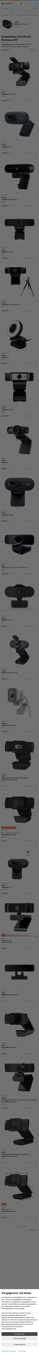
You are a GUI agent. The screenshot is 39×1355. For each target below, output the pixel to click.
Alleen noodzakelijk (19, 1338)
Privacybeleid (22, 1351)
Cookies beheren (19, 1344)
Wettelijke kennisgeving (9, 1351)
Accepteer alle (19, 1334)
